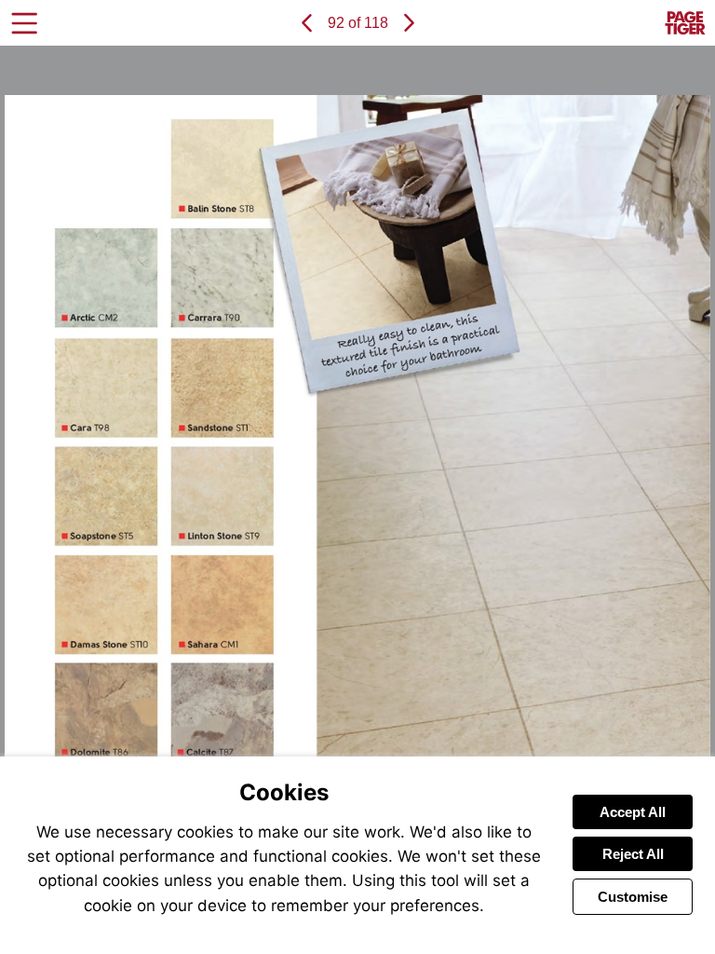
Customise (633, 897)
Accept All (633, 812)
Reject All (633, 854)
